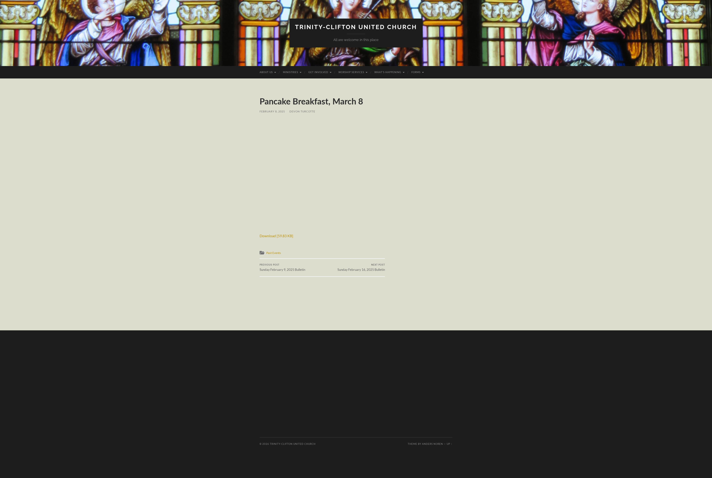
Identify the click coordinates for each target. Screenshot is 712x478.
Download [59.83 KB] (276, 236)
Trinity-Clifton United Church (356, 27)
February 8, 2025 (272, 111)
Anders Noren (432, 443)
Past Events (273, 252)
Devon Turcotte (302, 111)
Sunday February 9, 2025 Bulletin (282, 267)
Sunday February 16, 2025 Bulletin (361, 267)
